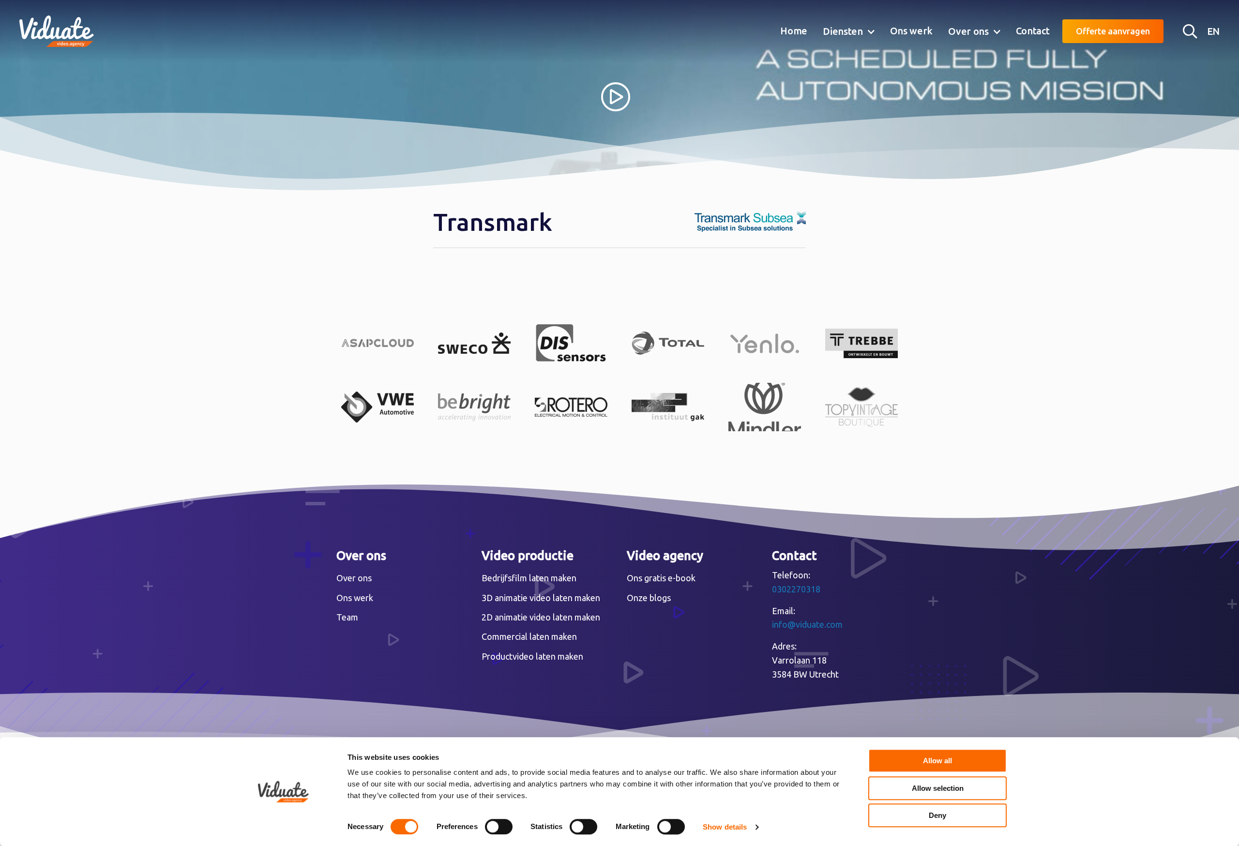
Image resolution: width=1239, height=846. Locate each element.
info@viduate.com (807, 624)
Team (347, 617)
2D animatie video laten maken (541, 617)
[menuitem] (793, 31)
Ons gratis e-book (661, 578)
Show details (725, 827)
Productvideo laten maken (532, 656)
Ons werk (911, 30)
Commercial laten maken (529, 636)
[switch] (499, 826)
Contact (1033, 30)
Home (793, 30)
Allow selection (938, 788)
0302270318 (796, 589)
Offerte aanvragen (1113, 31)
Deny (937, 815)
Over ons (968, 31)
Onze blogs (649, 598)
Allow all (937, 760)
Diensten (843, 31)
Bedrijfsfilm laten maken (529, 578)
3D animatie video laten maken (541, 598)
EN (1213, 31)
